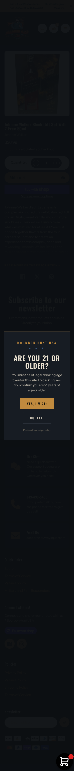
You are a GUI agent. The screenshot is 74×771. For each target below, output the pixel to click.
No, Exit (37, 417)
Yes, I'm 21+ (37, 403)
